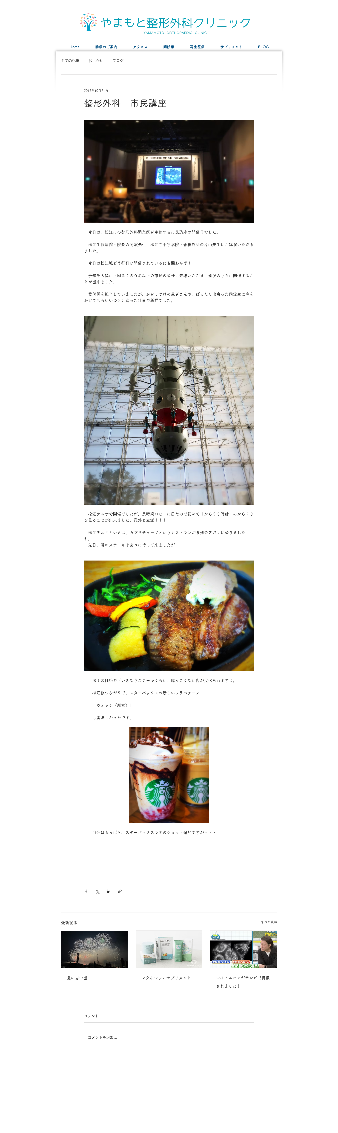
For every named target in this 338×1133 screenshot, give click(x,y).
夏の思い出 (77, 978)
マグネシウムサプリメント (166, 978)
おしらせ (96, 60)
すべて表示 (269, 922)
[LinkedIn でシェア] (108, 891)
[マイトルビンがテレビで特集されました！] (243, 949)
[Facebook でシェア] (86, 891)
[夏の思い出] (94, 949)
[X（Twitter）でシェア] (97, 891)
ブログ (117, 60)
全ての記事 (70, 60)
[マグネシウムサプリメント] (169, 949)
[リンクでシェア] (120, 891)
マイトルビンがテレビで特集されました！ (243, 982)
